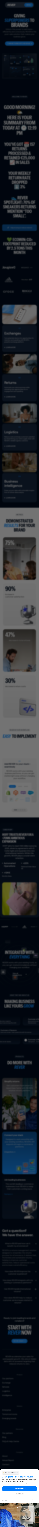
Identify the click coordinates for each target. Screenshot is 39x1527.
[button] (35, 1506)
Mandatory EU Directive (11, 1472)
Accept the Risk (20, 1493)
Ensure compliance (19, 1489)
